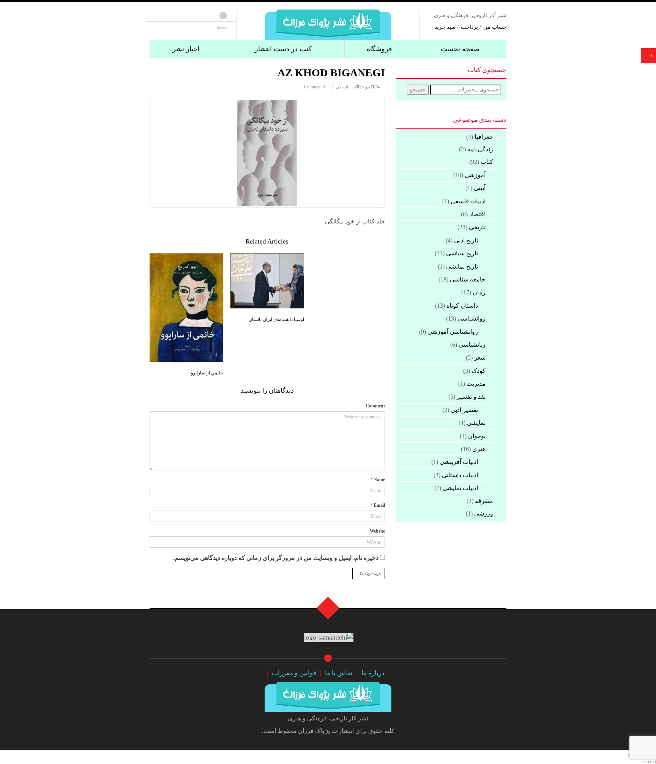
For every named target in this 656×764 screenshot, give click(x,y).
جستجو (418, 90)
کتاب (487, 162)
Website (377, 531)
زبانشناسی (472, 344)
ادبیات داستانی (460, 475)
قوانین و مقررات (294, 673)
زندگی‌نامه (480, 149)
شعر (480, 357)
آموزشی (475, 175)
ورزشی (483, 513)
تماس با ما (339, 673)
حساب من (494, 27)
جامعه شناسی (468, 279)
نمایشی (476, 423)
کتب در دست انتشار (283, 49)
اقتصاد (477, 214)
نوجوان (477, 436)
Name (379, 479)
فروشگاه (379, 49)
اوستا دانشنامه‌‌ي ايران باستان (276, 319)
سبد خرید (445, 27)
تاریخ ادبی (466, 240)
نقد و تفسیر (471, 396)
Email (379, 505)
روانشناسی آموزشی (452, 332)
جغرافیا (484, 137)
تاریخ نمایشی (462, 266)
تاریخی (477, 227)
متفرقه (484, 501)
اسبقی (342, 87)
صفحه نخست (460, 49)
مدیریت (476, 383)
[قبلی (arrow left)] (653, 762)
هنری (479, 449)
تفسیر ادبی (464, 410)
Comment (375, 406)
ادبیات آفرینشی (459, 462)
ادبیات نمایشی (460, 488)
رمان (479, 292)
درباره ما (373, 673)
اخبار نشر (185, 49)
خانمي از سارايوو (207, 372)
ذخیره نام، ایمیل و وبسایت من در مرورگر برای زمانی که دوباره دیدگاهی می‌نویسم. (275, 558)
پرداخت (469, 27)
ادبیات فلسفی (468, 201)
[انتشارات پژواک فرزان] (328, 23)
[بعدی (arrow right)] (646, 762)
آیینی (480, 188)
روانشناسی (471, 318)
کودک (479, 371)
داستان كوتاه (462, 305)
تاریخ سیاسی (462, 253)
